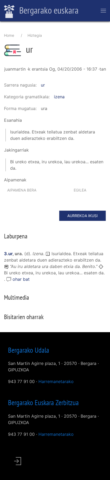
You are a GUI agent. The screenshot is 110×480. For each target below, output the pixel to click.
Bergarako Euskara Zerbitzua (43, 402)
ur (43, 85)
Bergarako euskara (47, 10)
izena (59, 96)
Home (9, 35)
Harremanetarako (56, 381)
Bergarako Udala (28, 350)
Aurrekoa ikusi (82, 215)
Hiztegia (35, 35)
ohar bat (21, 279)
